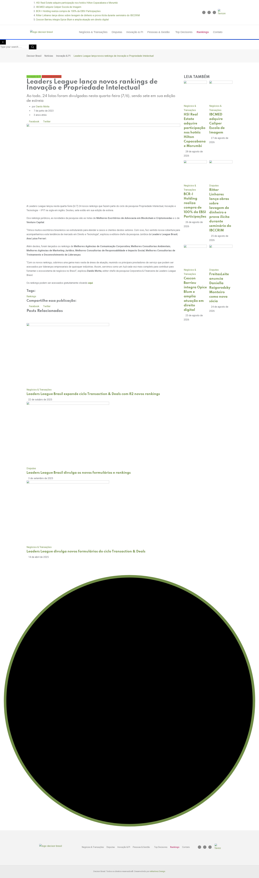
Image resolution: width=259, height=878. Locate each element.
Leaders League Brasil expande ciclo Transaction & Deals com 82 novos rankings (93, 394)
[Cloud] (61, 121)
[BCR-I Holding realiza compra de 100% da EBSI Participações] (195, 171)
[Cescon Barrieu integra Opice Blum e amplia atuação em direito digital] (195, 256)
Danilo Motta (42, 106)
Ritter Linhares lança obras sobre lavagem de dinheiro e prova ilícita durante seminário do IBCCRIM (88, 15)
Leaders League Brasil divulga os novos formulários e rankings (79, 472)
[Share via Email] (72, 121)
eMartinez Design (157, 871)
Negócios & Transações (93, 32)
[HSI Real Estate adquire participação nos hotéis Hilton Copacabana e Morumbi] (195, 92)
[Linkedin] (209, 12)
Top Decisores (183, 32)
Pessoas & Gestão (158, 32)
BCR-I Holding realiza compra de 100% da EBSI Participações (68, 11)
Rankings (203, 32)
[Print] (69, 121)
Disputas (117, 32)
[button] (159, 32)
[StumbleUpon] (65, 121)
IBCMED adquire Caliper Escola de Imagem (58, 7)
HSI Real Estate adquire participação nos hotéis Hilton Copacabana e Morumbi (77, 2)
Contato (217, 32)
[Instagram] (203, 12)
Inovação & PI (134, 32)
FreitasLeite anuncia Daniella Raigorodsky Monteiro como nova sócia (219, 288)
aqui (90, 282)
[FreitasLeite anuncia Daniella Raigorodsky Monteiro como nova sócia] (220, 256)
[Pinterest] (53, 121)
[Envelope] (214, 12)
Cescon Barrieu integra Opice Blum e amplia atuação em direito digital (72, 19)
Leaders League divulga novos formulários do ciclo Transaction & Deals (86, 551)
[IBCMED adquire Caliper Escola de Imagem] (220, 92)
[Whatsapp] (57, 121)
